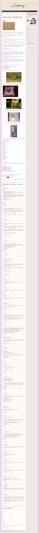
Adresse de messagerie (4, 522)
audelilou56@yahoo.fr (5, 249)
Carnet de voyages (29, 32)
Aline (4, 415)
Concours (10, 18)
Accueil (3, 11)
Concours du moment (19, 11)
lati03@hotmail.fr (8, 478)
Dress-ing (4, 164)
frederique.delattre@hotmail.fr (7, 489)
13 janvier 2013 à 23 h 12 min (6, 313)
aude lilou (4, 240)
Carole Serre (5, 254)
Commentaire (4, 511)
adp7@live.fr (6, 290)
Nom (4, 519)
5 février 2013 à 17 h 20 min (6, 495)
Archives (28, 42)
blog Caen (15, 18)
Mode (27, 37)
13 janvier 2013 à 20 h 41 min (6, 288)
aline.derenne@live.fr (5, 423)
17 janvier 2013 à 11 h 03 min (6, 468)
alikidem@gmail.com (15, 447)
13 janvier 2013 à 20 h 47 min (6, 296)
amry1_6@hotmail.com (8, 381)
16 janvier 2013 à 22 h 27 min (6, 416)
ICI (15, 45)
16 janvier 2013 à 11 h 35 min (6, 376)
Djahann (4, 347)
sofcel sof (4, 375)
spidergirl (4, 325)
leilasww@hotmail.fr (8, 455)
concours (21, 18)
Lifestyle (28, 36)
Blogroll (15, 11)
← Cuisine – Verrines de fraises (7, 14)
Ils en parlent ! (10, 11)
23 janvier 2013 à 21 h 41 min (6, 476)
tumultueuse (5, 219)
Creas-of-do (22, 163)
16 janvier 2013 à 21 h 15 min (6, 407)
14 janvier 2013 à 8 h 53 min (6, 338)
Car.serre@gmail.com (7, 273)
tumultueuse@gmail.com (8, 234)
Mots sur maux (28, 38)
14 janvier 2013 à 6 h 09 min (6, 326)
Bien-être (28, 30)
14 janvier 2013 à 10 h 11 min (6, 348)
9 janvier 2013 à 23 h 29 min (6, 241)
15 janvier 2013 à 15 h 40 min (6, 362)
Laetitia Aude (5, 475)
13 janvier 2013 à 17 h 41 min (6, 280)
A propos (7, 11)
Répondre (5, 216)
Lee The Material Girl (6, 431)
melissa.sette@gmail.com (7, 400)
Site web (4, 523)
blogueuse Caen (18, 18)
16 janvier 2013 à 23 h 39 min (6, 432)
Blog (27, 31)
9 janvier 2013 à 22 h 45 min (6, 220)
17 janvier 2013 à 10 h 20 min (6, 460)
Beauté (27, 29)
